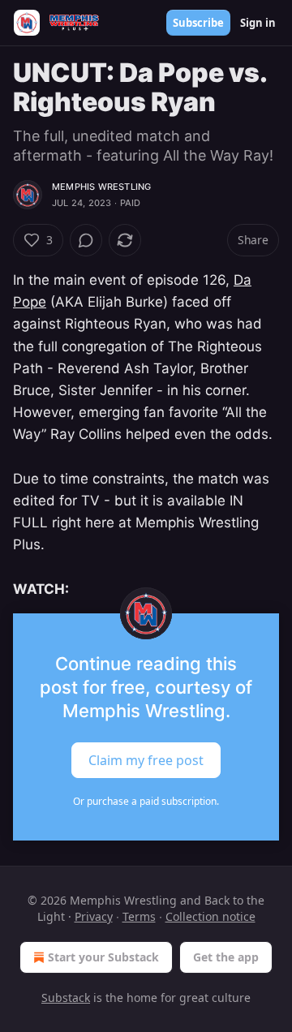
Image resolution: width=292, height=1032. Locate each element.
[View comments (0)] (86, 240)
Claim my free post (146, 760)
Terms (139, 916)
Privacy (94, 916)
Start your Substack (103, 957)
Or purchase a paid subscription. (146, 801)
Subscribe (198, 22)
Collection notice (210, 916)
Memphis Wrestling (101, 186)
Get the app (226, 957)
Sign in (258, 22)
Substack (65, 997)
